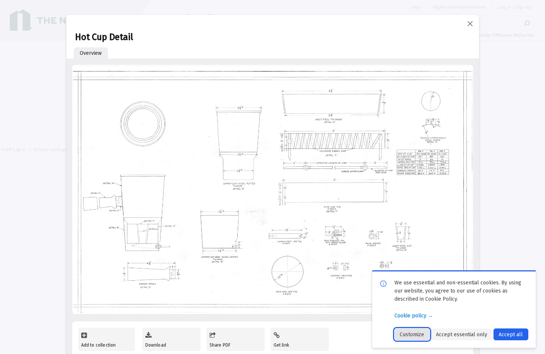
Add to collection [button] (98, 345)
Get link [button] (281, 345)
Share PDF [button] (220, 345)
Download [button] (155, 345)
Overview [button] (91, 53)
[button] (470, 23)
